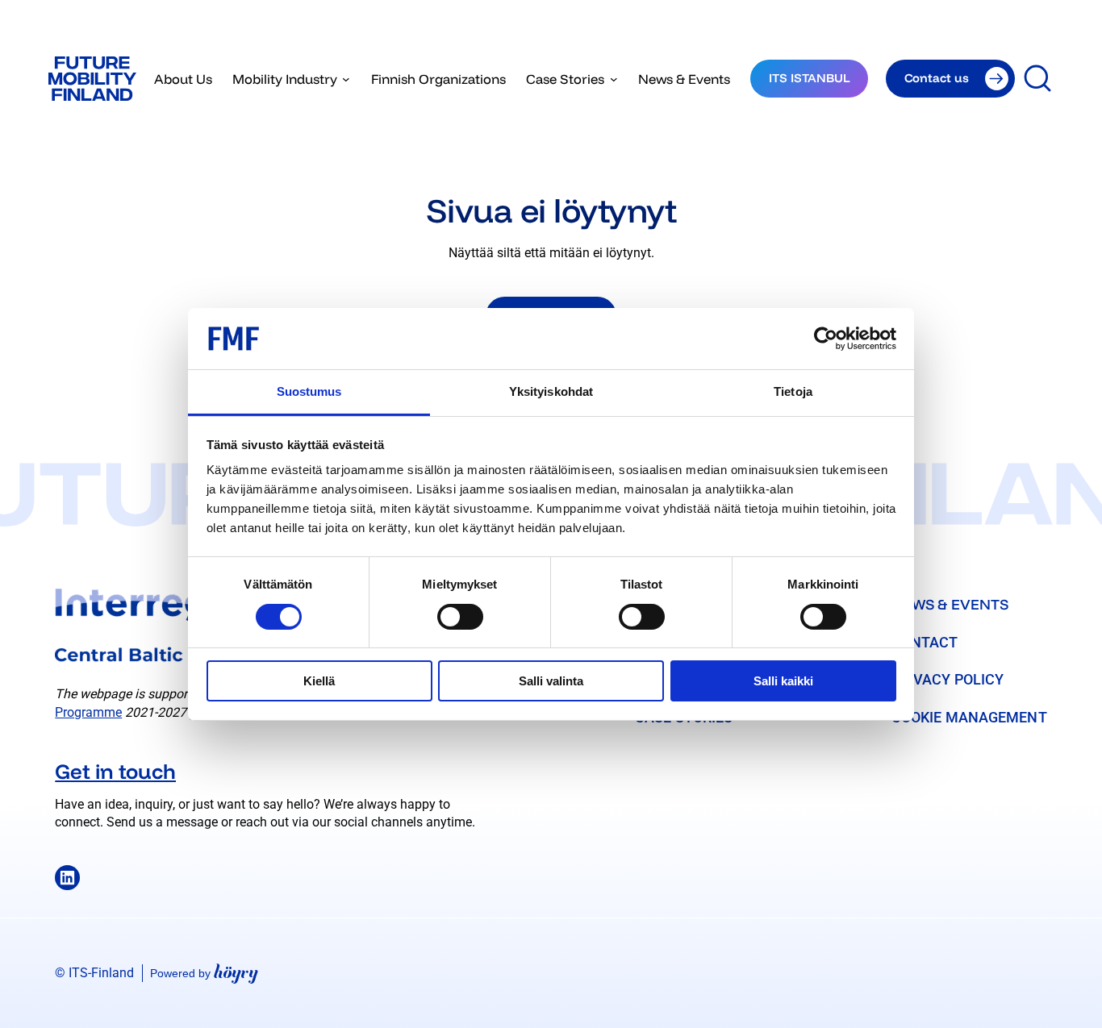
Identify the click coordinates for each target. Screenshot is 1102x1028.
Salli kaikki (783, 681)
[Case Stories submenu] (614, 79)
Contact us (936, 77)
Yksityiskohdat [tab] (551, 391)
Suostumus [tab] (309, 391)
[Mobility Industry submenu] (346, 79)
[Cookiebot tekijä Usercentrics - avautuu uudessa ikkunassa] (825, 339)
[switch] (460, 617)
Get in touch (115, 771)
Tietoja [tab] (793, 391)
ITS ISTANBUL (809, 77)
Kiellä (319, 681)
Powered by (204, 972)
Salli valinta (551, 681)
